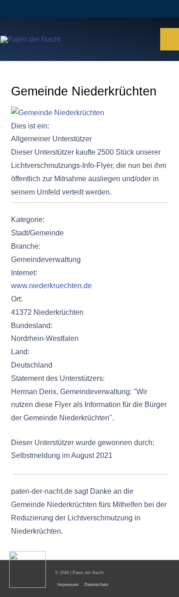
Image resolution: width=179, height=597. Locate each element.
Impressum (68, 584)
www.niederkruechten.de (51, 286)
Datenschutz (96, 584)
